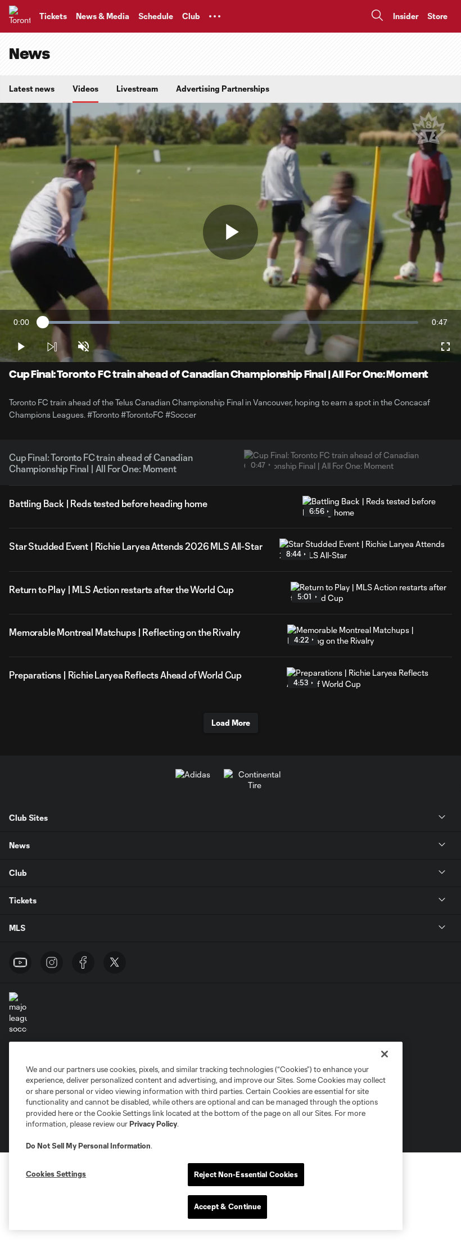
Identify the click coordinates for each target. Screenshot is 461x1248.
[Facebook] (83, 962)
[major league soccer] (18, 1013)
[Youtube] (20, 962)
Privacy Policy (153, 1123)
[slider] (230, 322)
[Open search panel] (377, 16)
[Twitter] (114, 962)
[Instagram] (51, 962)
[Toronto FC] (19, 16)
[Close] (384, 1054)
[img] (51, 347)
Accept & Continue (227, 1206)
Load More (230, 722)
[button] (215, 16)
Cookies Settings (56, 1173)
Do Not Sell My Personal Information (88, 1145)
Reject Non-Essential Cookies (246, 1174)
